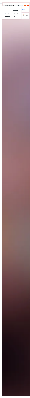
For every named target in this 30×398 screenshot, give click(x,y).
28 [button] (11, 16)
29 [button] (8, 16)
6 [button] (5, 12)
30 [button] (14, 16)
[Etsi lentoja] (1, 2)
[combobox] (8, 5)
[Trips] (1, 10)
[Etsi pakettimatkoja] (1, 6)
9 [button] (14, 12)
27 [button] (5, 16)
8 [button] (8, 12)
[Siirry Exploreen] (1, 8)
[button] (1, 1)
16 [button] (14, 13)
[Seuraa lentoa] (1, 9)
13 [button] (5, 13)
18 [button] (17, 13)
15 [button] (8, 13)
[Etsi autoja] (1, 5)
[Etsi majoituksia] (1, 3)
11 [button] (17, 12)
